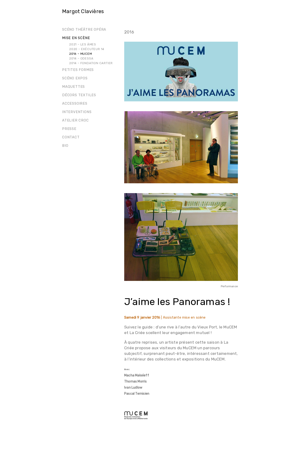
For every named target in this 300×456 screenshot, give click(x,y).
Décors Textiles (79, 95)
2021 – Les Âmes (82, 44)
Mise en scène (76, 38)
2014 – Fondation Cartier (91, 63)
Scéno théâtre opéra (84, 29)
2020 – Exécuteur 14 (86, 49)
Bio (65, 145)
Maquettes (73, 87)
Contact (71, 137)
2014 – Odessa (81, 58)
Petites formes (78, 70)
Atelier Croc (75, 120)
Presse (69, 129)
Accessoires (74, 103)
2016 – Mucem (80, 53)
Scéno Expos (75, 78)
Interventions (76, 112)
